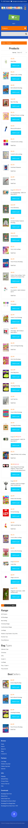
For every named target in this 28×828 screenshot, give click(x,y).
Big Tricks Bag (14, 102)
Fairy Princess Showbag (17, 261)
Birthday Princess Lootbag (17, 115)
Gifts (2, 655)
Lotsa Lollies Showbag (16, 551)
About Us (3, 749)
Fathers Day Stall (5, 766)
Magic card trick (15, 577)
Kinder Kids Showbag (16, 498)
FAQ (2, 786)
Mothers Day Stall (5, 763)
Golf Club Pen (14, 399)
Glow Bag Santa (15, 372)
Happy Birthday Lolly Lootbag (18, 454)
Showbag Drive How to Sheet (8, 801)
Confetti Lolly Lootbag (16, 154)
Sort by (14, 52)
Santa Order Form (5, 798)
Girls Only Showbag (15, 359)
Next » (13, 605)
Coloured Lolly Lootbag (16, 141)
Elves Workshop (15, 207)
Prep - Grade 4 (4, 665)
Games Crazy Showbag (16, 317)
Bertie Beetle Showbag (16, 88)
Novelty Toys (4, 636)
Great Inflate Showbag (16, 412)
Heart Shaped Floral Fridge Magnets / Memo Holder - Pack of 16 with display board (18, 468)
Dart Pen (13, 179)
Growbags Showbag (16, 425)
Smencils (3, 768)
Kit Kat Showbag (15, 511)
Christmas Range (5, 623)
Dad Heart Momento (16, 167)
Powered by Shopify (20, 823)
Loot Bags (3, 761)
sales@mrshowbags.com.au (19, 1)
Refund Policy (4, 778)
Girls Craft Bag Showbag (17, 345)
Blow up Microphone (16, 128)
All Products (4, 614)
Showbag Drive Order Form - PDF (9, 805)
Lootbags (3, 630)
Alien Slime (13, 61)
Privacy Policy (4, 781)
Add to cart (15, 65)
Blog (2, 751)
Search (2, 746)
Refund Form (4, 796)
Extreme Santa (14, 236)
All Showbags (4, 617)
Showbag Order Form (6, 793)
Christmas (3, 652)
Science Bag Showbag (16, 682)
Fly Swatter (13, 304)
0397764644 (6, 1)
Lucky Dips (13, 564)
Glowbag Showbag (15, 385)
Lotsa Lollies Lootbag (16, 537)
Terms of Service (5, 783)
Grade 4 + (3, 659)
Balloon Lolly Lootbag (16, 74)
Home (3, 43)
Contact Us (4, 753)
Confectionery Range (6, 627)
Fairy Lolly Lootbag (15, 249)
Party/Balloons (5, 640)
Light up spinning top (16, 525)
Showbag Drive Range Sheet (8, 803)
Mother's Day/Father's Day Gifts (9, 633)
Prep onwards (4, 668)
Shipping (3, 776)
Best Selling (4, 620)
